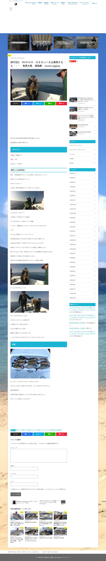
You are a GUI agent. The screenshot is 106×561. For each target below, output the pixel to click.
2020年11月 (73, 244)
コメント (13, 447)
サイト (12, 481)
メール (13, 473)
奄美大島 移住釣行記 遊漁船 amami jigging (50, 557)
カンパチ (19, 430)
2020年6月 (72, 266)
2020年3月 (72, 280)
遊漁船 (59, 430)
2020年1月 (72, 289)
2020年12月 (73, 240)
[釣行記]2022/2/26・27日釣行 (77, 322)
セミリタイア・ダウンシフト (77, 149)
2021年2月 (72, 231)
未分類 (71, 158)
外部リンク (94, 3)
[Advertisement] (53, 22)
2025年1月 (72, 173)
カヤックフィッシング (76, 145)
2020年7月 (72, 262)
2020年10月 (73, 249)
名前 (12, 465)
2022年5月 (72, 186)
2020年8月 (72, 258)
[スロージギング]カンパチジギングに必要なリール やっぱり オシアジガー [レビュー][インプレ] (82, 310)
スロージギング (33, 430)
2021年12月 (73, 204)
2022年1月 (72, 200)
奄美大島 (54, 430)
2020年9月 (72, 253)
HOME (10, 551)
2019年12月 (73, 293)
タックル (72, 154)
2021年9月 (72, 218)
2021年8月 (72, 222)
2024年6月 (72, 182)
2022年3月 (72, 191)
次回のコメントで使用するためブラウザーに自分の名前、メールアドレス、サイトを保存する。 (39, 489)
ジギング (26, 430)
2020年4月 (72, 275)
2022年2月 (72, 195)
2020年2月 (72, 284)
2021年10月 (73, 213)
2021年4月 (72, 226)
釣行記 (9, 55)
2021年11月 (73, 209)
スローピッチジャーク (44, 430)
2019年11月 (73, 298)
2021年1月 (72, 235)
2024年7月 (72, 177)
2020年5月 (72, 271)
